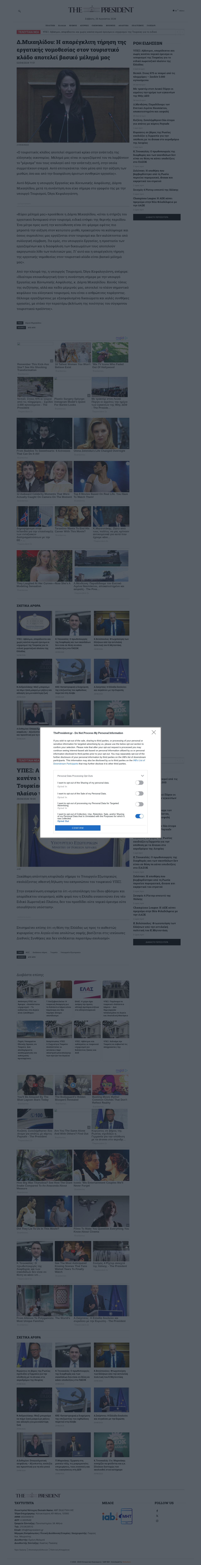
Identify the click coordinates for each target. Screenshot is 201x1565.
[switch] (139, 783)
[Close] (155, 733)
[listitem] (100, 775)
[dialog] (100, 782)
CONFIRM (78, 828)
